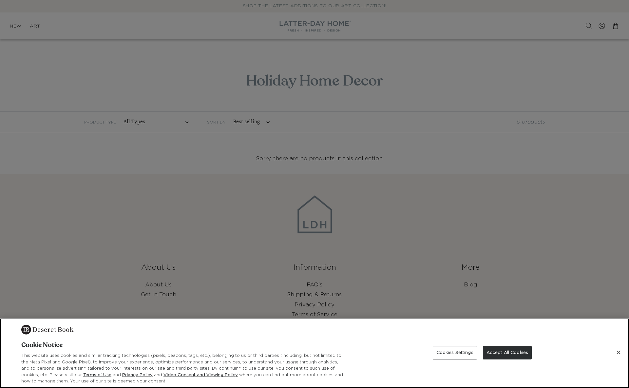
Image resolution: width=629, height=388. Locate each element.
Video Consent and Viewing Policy (200, 375)
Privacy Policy (137, 375)
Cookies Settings (454, 352)
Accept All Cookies (507, 352)
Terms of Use (97, 375)
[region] (314, 353)
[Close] (618, 352)
